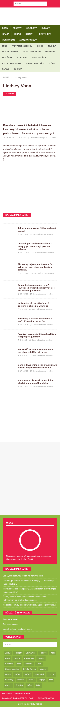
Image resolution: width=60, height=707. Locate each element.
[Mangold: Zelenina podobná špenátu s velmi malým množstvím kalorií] (9, 368)
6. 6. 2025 (23, 355)
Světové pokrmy (28, 40)
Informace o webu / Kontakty (16, 693)
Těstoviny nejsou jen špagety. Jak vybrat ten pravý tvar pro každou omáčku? (36, 267)
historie (51, 674)
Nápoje (5, 69)
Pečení (27, 674)
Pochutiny (22, 57)
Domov (29, 34)
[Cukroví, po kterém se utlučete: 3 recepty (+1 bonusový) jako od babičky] (9, 246)
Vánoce (43, 669)
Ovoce (40, 46)
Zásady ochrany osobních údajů (17, 629)
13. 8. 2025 (24, 325)
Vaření (17, 674)
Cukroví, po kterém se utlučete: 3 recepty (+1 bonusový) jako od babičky (35, 246)
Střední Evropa (29, 669)
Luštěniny (7, 57)
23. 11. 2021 (11, 137)
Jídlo (53, 653)
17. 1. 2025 (24, 371)
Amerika (19, 685)
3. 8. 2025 (23, 340)
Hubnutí (46, 28)
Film (51, 680)
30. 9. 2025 (24, 294)
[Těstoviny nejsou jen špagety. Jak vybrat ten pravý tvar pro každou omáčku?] (9, 267)
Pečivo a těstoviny (32, 52)
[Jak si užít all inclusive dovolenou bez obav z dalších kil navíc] (9, 352)
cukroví (31, 680)
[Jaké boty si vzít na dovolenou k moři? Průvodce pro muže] (9, 321)
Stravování (39, 674)
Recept (41, 658)
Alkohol (8, 685)
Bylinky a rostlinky (11, 63)
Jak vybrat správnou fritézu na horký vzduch (23, 576)
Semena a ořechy (40, 57)
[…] (4, 159)
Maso (4, 46)
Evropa (17, 658)
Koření (52, 63)
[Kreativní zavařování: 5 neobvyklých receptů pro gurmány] (9, 337)
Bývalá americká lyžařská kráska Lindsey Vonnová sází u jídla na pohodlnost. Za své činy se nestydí (28, 129)
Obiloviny (50, 52)
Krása (5, 34)
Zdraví (17, 34)
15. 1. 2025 (24, 386)
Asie (19, 664)
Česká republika (12, 669)
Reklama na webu (11, 624)
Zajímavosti (8, 40)
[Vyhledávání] (30, 3)
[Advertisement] (30, 188)
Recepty (17, 28)
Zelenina (52, 46)
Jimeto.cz (38, 704)
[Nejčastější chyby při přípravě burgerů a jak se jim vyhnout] (9, 306)
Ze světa (18, 69)
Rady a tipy (45, 34)
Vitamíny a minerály (35, 63)
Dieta (7, 658)
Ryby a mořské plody (22, 46)
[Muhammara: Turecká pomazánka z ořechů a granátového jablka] (9, 383)
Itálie (38, 685)
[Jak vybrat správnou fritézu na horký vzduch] (9, 231)
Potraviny (9, 680)
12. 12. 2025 (24, 252)
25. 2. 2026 (24, 234)
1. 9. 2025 (23, 309)
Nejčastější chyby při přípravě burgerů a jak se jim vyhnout (29, 605)
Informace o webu (11, 619)
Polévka (20, 680)
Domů (5, 28)
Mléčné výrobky (10, 52)
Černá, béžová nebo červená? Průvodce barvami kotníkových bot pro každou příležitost (36, 288)
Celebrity (31, 28)
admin (23, 137)
